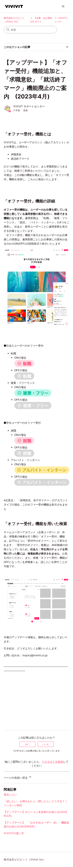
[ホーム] (14, 6)
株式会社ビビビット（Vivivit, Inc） (25, 859)
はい (27, 744)
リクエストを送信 (52, 761)
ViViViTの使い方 (14, 833)
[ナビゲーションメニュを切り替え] (63, 6)
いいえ (46, 744)
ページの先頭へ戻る (16, 777)
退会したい (10, 794)
